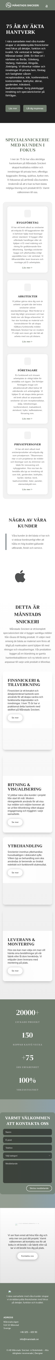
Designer (39, 1353)
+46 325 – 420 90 (28, 1332)
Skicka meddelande (39, 1188)
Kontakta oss (27, 1256)
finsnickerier (31, 1299)
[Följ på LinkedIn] (32, 1308)
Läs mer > (27, 267)
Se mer (15, 717)
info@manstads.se (29, 1339)
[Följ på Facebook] (22, 1308)
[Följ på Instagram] (27, 1308)
